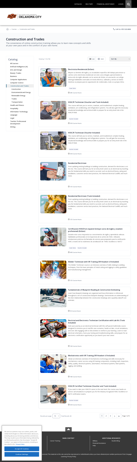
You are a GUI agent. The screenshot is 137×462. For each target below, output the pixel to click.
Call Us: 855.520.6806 (122, 29)
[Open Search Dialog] (128, 4)
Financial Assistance (99, 443)
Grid (102, 59)
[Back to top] (68, 439)
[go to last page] (119, 416)
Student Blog (116, 441)
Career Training (55, 441)
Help (94, 445)
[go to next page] (115, 416)
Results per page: (46, 416)
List (93, 59)
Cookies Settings (22, 454)
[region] (22, 443)
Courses (14, 29)
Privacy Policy (71, 456)
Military (95, 441)
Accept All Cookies (22, 449)
